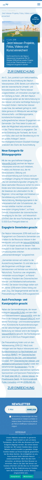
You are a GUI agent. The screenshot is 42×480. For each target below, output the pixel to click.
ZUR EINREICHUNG (21, 388)
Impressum (20, 432)
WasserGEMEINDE (31, 242)
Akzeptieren (15, 476)
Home (4, 10)
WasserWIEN (26, 315)
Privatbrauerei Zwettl (10, 379)
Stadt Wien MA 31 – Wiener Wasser (20, 376)
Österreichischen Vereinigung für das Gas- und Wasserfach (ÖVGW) (19, 357)
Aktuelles (11, 10)
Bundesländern (21, 367)
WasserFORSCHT (27, 318)
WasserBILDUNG (9, 163)
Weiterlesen (27, 476)
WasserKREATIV (9, 334)
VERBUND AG (29, 382)
